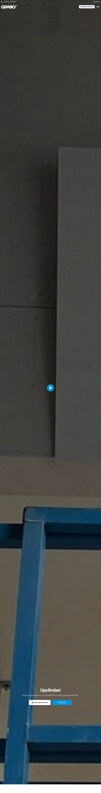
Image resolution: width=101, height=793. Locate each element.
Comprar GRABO (87, 6)
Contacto (96, 1)
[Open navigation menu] (98, 7)
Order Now (62, 702)
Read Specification (41, 702)
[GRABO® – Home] (9, 7)
